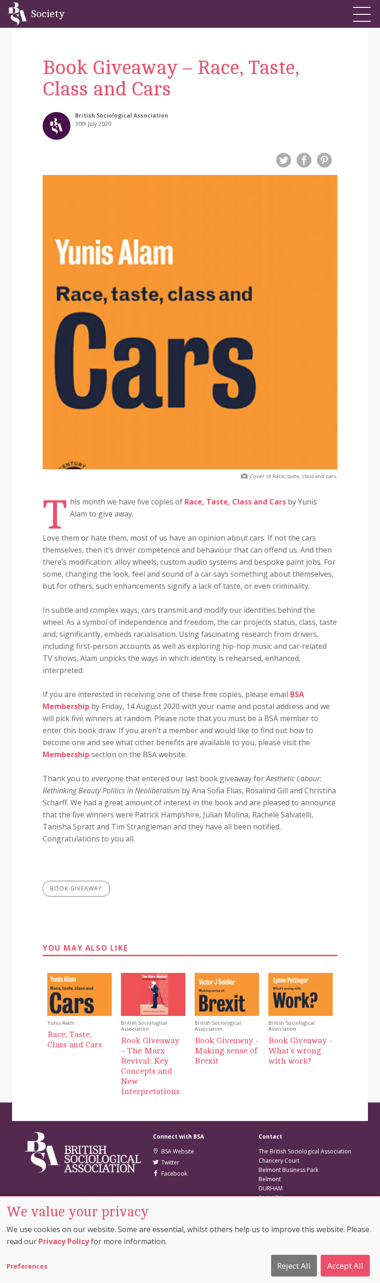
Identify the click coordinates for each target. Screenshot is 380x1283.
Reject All (293, 1265)
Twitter (168, 1162)
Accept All (345, 1265)
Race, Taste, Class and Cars (235, 502)
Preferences (27, 1266)
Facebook (172, 1173)
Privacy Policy (63, 1241)
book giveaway (76, 888)
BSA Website (176, 1151)
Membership (66, 754)
